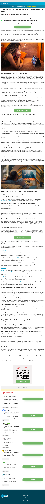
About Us (25, 494)
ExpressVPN (3, 200)
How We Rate (25, 495)
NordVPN (9, 200)
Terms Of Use (25, 497)
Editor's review (6, 407)
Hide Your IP (32, 6)
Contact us (25, 500)
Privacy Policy (26, 498)
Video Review (14, 407)
